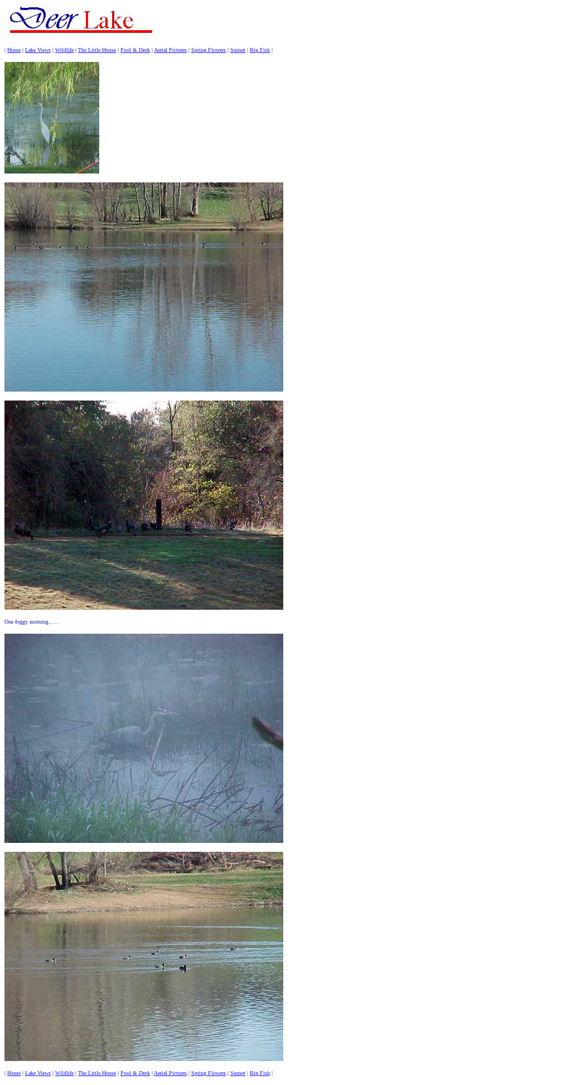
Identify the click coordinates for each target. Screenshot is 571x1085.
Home (14, 50)
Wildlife (64, 50)
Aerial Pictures (170, 50)
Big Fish (260, 50)
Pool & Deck (135, 50)
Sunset (237, 50)
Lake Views (38, 50)
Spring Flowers (208, 50)
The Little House (97, 50)
